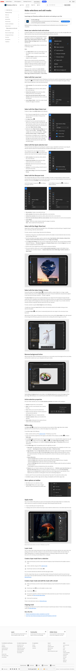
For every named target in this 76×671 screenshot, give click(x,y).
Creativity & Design (9, 1)
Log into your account (66, 645)
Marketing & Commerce (27, 1)
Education (33, 645)
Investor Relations (65, 654)
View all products (4, 657)
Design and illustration (5, 648)
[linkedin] (16, 669)
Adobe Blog (64, 661)
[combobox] (54, 5)
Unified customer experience (21, 648)
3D (2, 652)
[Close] (54, 669)
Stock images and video (5, 655)
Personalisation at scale (20, 645)
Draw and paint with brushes (39, 595)
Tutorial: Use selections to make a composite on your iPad (37, 614)
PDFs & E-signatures (17, 1)
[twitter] (14, 669)
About (64, 646)
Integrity (64, 658)
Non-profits (33, 646)
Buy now (44, 1)
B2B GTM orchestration (20, 651)
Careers (64, 648)
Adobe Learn (49, 649)
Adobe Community (50, 648)
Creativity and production (20, 649)
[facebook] (10, 669)
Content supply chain (20, 646)
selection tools (42, 433)
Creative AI (3, 645)
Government (34, 648)
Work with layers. (32, 608)
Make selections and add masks (12, 28)
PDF (2, 651)
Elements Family (4, 654)
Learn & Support (36, 1)
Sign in (73, 1)
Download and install (51, 646)
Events (64, 649)
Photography (3, 646)
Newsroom (64, 651)
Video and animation (4, 649)
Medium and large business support (53, 651)
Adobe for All (65, 660)
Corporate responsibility (66, 652)
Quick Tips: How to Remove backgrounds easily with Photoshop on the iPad (41, 615)
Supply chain (65, 655)
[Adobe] (2, 1)
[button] (70, 1)
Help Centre (49, 645)
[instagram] (12, 669)
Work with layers (28, 577)
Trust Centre (64, 657)
